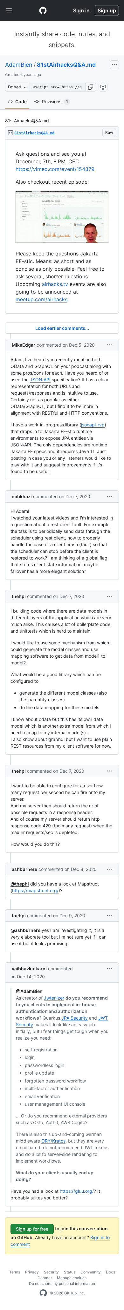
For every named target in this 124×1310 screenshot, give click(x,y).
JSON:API (40, 379)
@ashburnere (25, 930)
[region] (62, 227)
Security (51, 1272)
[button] (90, 87)
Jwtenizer (54, 998)
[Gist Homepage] (43, 10)
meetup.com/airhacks (41, 299)
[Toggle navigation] (9, 10)
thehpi (19, 596)
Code (21, 101)
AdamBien (18, 64)
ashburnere (24, 869)
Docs (110, 1272)
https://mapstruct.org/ (35, 890)
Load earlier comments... (62, 328)
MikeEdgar (23, 345)
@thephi (19, 883)
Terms (14, 1272)
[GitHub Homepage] (43, 1293)
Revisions (55, 101)
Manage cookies (71, 1277)
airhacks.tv (55, 284)
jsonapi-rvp (93, 424)
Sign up (107, 10)
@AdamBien (29, 991)
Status (69, 1272)
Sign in (81, 10)
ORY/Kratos (53, 1141)
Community (90, 1272)
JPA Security (74, 1018)
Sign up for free (32, 1229)
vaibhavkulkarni (29, 968)
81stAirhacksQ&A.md (66, 64)
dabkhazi (22, 496)
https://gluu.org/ (77, 1191)
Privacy (32, 1272)
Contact (45, 1277)
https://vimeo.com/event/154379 (55, 169)
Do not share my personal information (62, 1283)
